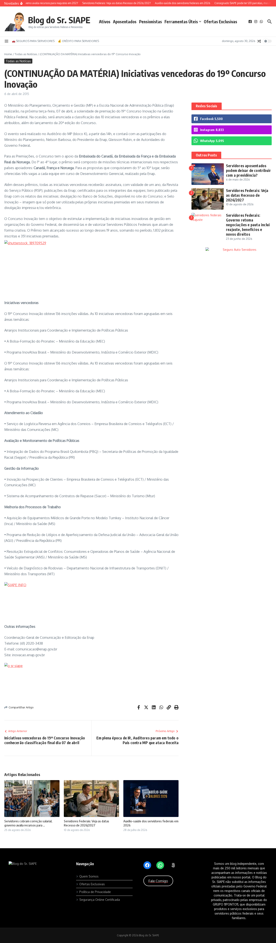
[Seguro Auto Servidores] (231, 249)
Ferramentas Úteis (181, 21)
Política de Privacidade (95, 892)
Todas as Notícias (26, 54)
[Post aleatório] (259, 41)
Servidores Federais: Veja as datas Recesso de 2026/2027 (86, 823)
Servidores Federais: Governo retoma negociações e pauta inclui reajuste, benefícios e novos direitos (248, 225)
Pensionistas (150, 21)
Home (8, 54)
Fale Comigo (158, 881)
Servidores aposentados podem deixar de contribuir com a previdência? (248, 170)
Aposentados (124, 21)
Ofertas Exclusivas (220, 21)
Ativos (104, 21)
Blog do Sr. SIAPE (59, 19)
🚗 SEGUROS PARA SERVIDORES (33, 41)
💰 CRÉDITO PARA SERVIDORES (78, 41)
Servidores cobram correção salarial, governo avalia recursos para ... (28, 823)
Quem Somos (89, 876)
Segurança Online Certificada (99, 899)
